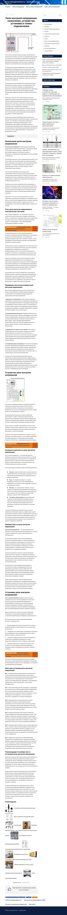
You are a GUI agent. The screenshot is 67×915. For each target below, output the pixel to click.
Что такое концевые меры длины (50, 67)
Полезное (7, 6)
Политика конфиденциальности (13, 900)
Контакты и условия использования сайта (16, 904)
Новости (46, 31)
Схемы (46, 38)
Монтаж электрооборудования (34, 6)
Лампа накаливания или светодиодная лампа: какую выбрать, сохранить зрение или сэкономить (51, 61)
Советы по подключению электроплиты (51, 176)
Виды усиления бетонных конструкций (51, 65)
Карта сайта (32, 904)
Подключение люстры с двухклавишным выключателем (50, 124)
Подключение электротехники (51, 34)
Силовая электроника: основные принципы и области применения (50, 203)
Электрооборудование (18, 6)
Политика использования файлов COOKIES (35, 900)
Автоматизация (48, 24)
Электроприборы (48, 50)
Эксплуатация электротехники (51, 43)
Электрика (47, 46)
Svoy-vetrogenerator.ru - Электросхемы (22, 2)
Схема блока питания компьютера (49, 230)
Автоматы (46, 26)
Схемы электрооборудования (52, 6)
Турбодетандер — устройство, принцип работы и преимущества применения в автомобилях (52, 93)
